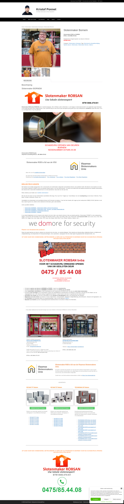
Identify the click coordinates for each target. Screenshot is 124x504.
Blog (48, 19)
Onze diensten (42, 19)
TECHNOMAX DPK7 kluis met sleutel (87, 423)
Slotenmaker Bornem (83, 44)
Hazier (80, 502)
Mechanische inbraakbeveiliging (92, 43)
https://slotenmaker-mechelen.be (75, 346)
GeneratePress (41, 502)
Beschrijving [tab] (28, 80)
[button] (121, 488)
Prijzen (53, 19)
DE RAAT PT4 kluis (34, 421)
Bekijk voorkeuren (117, 499)
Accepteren (95, 499)
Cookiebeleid (103, 501)
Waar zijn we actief (32, 19)
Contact (59, 19)
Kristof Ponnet (46, 9)
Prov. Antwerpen (51, 177)
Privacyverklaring (109, 501)
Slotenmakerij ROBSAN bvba (33, 340)
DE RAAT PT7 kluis (34, 423)
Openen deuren (67, 44)
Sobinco (91, 44)
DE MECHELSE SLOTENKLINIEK (70, 340)
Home (24, 19)
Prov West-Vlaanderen (81, 177)
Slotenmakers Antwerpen (37, 26)
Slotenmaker (28, 26)
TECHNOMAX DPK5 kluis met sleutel (87, 421)
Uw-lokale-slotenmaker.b (39, 177)
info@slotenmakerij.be (35, 346)
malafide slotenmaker (39, 172)
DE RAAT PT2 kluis (34, 418)
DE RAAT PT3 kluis (34, 420)
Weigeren (106, 499)
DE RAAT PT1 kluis (34, 417)
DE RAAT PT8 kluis (34, 424)
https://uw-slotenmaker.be (88, 375)
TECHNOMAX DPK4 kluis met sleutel (87, 420)
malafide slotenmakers (42, 192)
